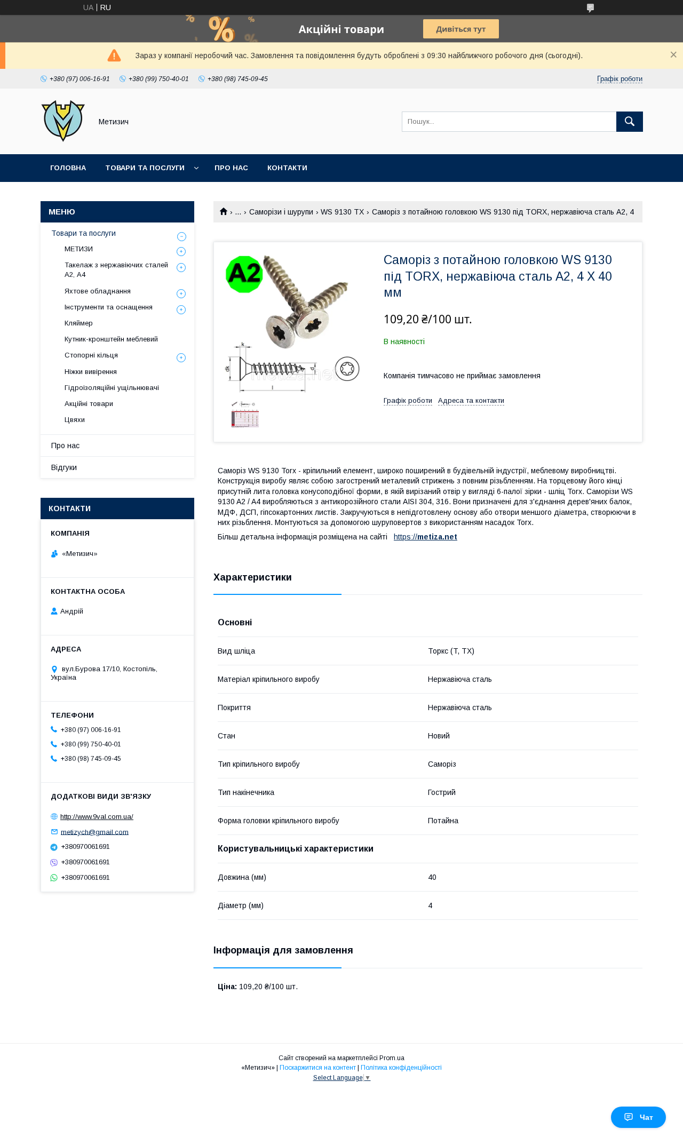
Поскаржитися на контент (318, 1067)
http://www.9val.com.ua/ (96, 817)
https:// (405, 536)
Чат (646, 1117)
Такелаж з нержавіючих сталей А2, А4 (116, 270)
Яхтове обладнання (98, 291)
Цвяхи (75, 420)
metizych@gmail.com (95, 832)
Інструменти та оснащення (109, 307)
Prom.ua (391, 1058)
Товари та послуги (145, 168)
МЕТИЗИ (79, 249)
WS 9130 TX (342, 212)
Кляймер (79, 323)
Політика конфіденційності (401, 1067)
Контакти (287, 168)
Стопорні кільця (91, 355)
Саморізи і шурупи (281, 212)
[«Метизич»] (63, 140)
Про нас (231, 168)
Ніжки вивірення (91, 372)
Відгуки (64, 467)
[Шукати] (629, 122)
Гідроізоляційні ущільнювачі (112, 388)
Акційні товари (89, 404)
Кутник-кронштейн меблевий (111, 339)
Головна (68, 168)
